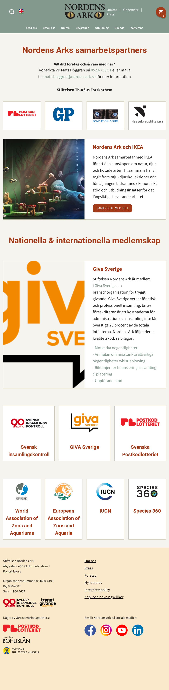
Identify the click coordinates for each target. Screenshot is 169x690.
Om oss (112, 10)
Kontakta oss (12, 571)
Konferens (136, 28)
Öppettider (130, 10)
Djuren (65, 28)
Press (110, 14)
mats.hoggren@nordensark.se (69, 77)
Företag (90, 575)
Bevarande (82, 28)
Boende (119, 28)
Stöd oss (31, 28)
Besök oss (49, 28)
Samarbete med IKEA (112, 208)
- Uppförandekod (107, 381)
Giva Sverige (105, 286)
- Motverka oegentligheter (115, 348)
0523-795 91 (101, 70)
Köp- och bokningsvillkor (103, 597)
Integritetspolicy (97, 589)
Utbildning (102, 28)
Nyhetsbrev (93, 582)
